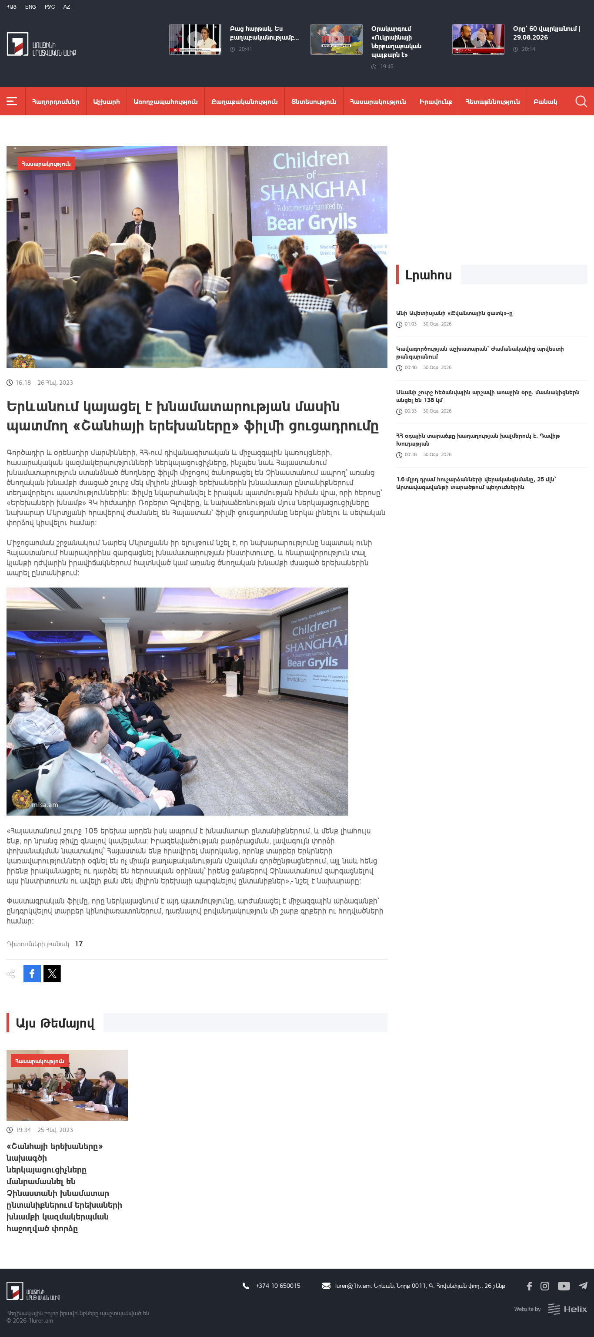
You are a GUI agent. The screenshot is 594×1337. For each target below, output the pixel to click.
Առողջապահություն (165, 101)
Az (66, 6)
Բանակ (545, 101)
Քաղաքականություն (244, 101)
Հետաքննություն (493, 101)
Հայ (12, 6)
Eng (30, 6)
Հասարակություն (378, 101)
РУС (50, 6)
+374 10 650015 (278, 1285)
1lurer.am (40, 1320)
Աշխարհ (106, 101)
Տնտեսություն (314, 101)
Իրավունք (436, 101)
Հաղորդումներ (56, 101)
